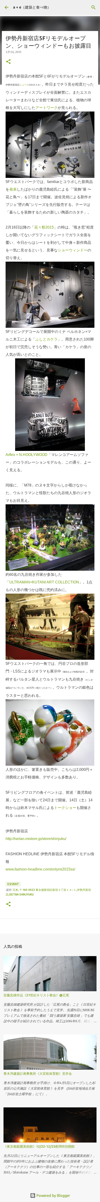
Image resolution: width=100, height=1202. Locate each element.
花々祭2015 (44, 227)
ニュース (24, 85)
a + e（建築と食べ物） (32, 7)
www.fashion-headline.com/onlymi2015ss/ (40, 869)
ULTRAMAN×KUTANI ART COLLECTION (44, 582)
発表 (13, 189)
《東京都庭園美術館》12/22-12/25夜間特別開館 (39, 1146)
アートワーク (46, 108)
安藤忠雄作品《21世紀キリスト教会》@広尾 (36, 995)
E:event (13, 884)
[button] (8, 62)
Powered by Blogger (53, 1195)
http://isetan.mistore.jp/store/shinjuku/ (36, 839)
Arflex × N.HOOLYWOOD (26, 455)
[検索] (93, 7)
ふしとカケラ (46, 339)
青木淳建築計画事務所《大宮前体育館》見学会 (37, 1073)
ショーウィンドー (72, 250)
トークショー (65, 808)
